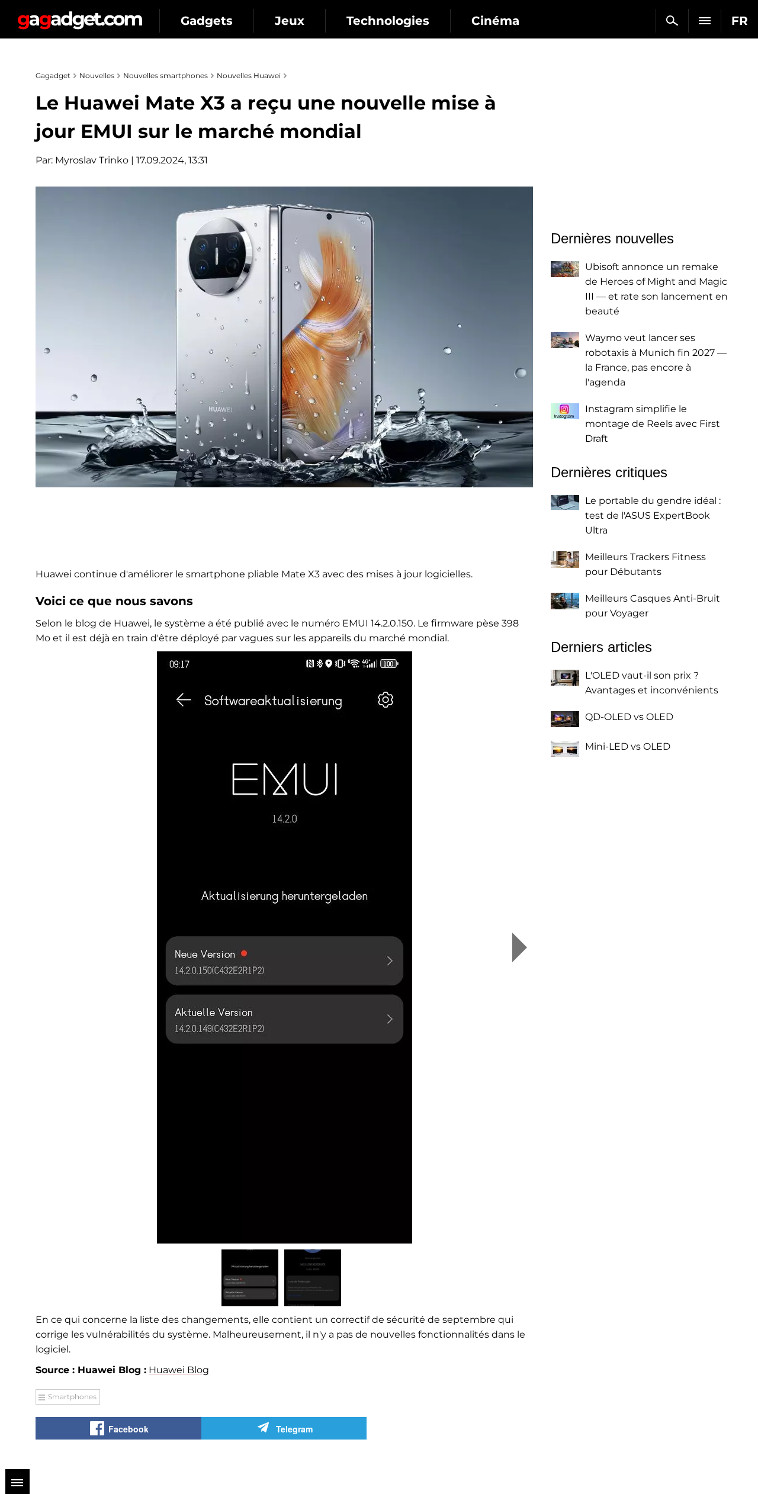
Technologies (387, 21)
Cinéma (495, 21)
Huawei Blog (179, 1370)
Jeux (289, 21)
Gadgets (207, 21)
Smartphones (72, 1396)
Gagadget (79, 15)
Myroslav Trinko (92, 160)
